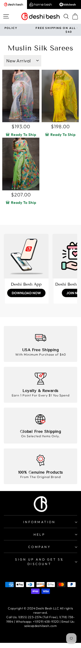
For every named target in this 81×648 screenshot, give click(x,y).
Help (39, 535)
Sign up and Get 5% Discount (39, 561)
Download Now (26, 293)
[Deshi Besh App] (26, 256)
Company (39, 547)
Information (39, 522)
